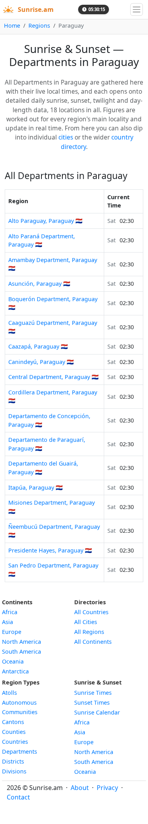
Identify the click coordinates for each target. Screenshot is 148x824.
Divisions (14, 771)
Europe (11, 631)
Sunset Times (92, 702)
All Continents (93, 641)
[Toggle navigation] (136, 9)
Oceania (13, 661)
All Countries (91, 612)
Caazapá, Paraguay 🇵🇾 (38, 346)
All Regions (89, 631)
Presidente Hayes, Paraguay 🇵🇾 (50, 550)
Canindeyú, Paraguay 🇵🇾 (41, 362)
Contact (18, 797)
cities (65, 137)
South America (21, 651)
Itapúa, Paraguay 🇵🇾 (35, 487)
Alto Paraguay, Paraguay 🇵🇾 (45, 220)
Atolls (9, 692)
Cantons (13, 722)
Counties (14, 731)
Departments (19, 751)
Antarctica (15, 671)
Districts (13, 761)
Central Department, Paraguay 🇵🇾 (53, 377)
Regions (39, 25)
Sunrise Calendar (97, 712)
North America (21, 641)
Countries (15, 741)
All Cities (85, 622)
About (80, 787)
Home (12, 25)
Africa (9, 612)
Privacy (107, 787)
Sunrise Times (93, 692)
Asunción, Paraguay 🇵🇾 (39, 283)
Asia (7, 622)
